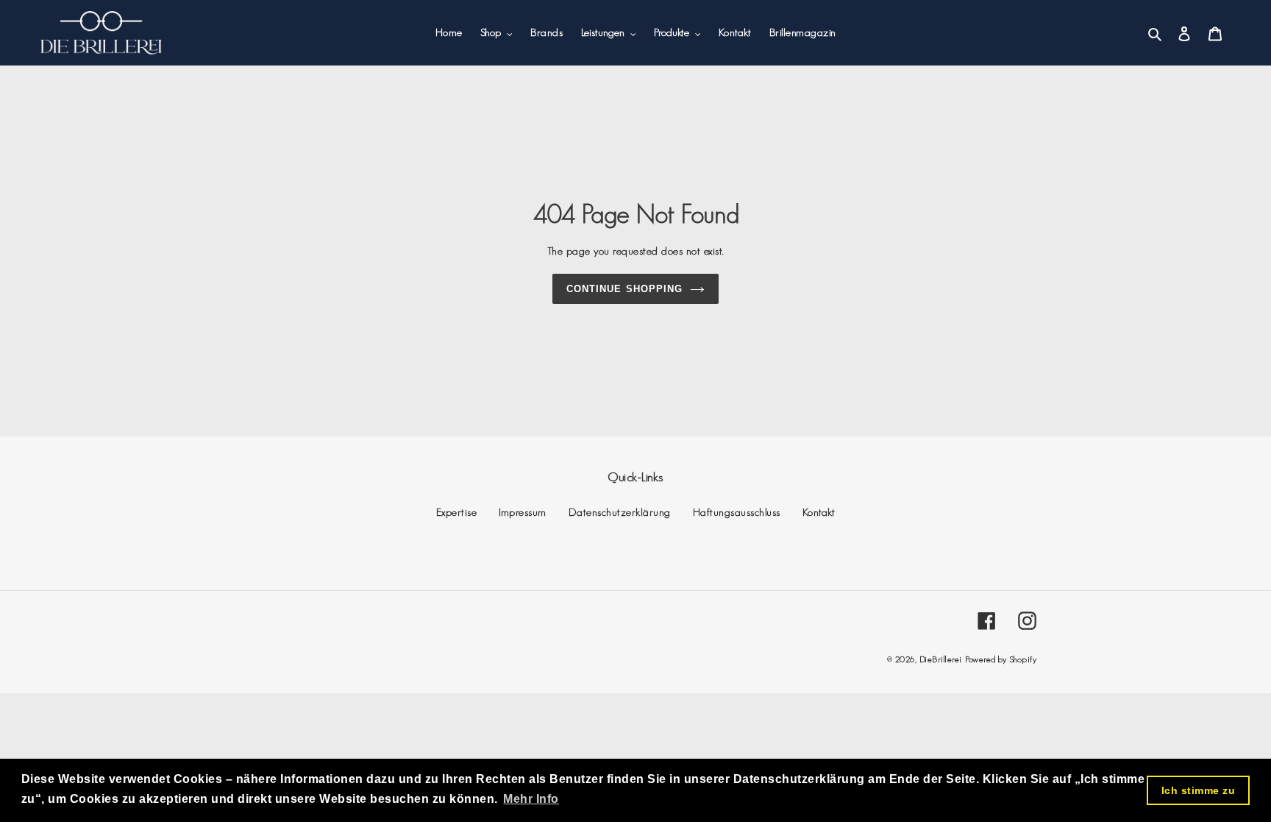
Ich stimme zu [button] (1198, 790)
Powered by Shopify (1000, 659)
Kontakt (819, 512)
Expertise (456, 512)
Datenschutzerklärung (620, 512)
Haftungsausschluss (736, 512)
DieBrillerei (940, 659)
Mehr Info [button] (531, 799)
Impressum (523, 512)
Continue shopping (624, 288)
